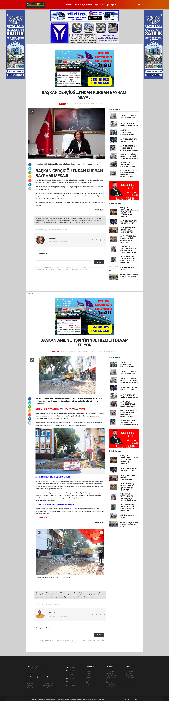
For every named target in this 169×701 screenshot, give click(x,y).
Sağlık (96, 5)
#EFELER (60, 604)
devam (79, 425)
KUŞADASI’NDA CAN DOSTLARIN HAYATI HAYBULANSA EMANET (127, 132)
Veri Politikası (31, 688)
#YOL (37, 604)
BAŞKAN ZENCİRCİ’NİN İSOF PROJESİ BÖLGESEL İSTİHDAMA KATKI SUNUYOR (129, 148)
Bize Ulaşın (72, 685)
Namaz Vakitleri (111, 675)
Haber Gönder (47, 688)
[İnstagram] (34, 677)
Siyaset (68, 5)
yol (103, 413)
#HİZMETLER (45, 604)
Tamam (135, 699)
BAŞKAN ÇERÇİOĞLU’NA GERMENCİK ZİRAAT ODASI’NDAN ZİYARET (127, 230)
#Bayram (58, 230)
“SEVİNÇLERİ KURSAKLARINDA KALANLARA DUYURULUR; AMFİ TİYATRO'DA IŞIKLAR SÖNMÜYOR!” (129, 212)
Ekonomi (89, 5)
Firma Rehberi (110, 684)
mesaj (89, 180)
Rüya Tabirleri (130, 678)
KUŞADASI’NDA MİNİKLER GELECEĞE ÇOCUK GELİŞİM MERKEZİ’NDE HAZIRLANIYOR (129, 156)
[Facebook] (28, 677)
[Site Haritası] (48, 677)
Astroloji (128, 680)
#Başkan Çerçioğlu (41, 230)
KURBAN (95, 170)
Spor (101, 5)
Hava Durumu (110, 671)
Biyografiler (129, 675)
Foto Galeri (72, 667)
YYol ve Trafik (110, 673)
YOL (61, 409)
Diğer (113, 5)
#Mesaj (64, 230)
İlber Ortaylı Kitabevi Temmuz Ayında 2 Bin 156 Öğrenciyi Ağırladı (129, 277)
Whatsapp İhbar (47, 686)
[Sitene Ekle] (51, 677)
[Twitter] (31, 677)
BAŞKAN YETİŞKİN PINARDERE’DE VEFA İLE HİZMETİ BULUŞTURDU (127, 164)
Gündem (76, 5)
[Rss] (45, 677)
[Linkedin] (41, 677)
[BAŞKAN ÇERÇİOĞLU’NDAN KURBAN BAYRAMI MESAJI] (66, 133)
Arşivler (71, 678)
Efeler (38, 413)
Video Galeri (73, 671)
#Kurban (51, 230)
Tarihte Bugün (110, 678)
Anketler (128, 673)
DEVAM (75, 409)
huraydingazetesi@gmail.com (58, 241)
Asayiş (107, 5)
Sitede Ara (129, 671)
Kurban (70, 180)
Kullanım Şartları (48, 683)
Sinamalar (109, 680)
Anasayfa (30, 46)
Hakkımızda (30, 683)
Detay (128, 699)
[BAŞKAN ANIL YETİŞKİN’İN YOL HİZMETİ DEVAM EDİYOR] (66, 374)
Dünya (82, 5)
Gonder (99, 262)
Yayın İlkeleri (30, 686)
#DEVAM (53, 604)
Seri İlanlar (109, 682)
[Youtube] (38, 677)
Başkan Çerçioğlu (65, 183)
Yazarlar (71, 674)
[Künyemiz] (67, 682)
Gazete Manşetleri (111, 686)
